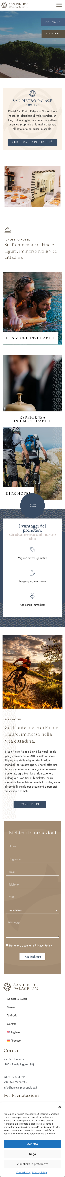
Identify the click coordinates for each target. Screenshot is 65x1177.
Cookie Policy (23, 1172)
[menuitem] (32, 1032)
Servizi (11, 1007)
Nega (32, 1154)
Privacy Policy (39, 1172)
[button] (59, 1107)
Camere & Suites (17, 999)
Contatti (11, 1024)
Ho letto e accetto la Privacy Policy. (31, 945)
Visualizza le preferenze (32, 1164)
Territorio (12, 1015)
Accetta (32, 1144)
